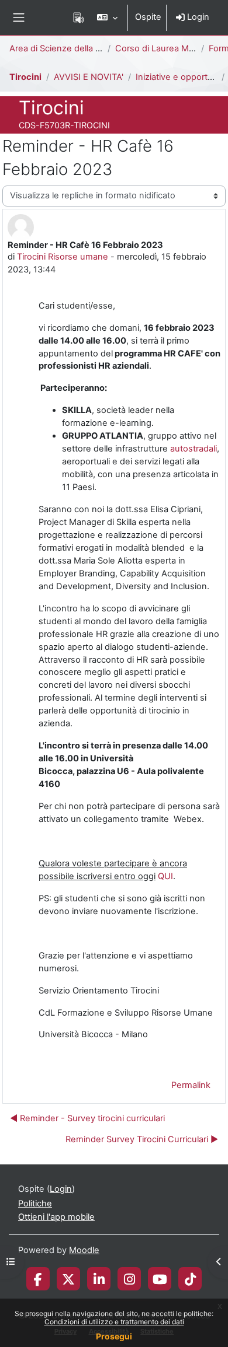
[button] (107, 17)
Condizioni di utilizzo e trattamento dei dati (114, 1321)
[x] (68, 1278)
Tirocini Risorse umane (62, 256)
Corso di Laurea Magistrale (169, 48)
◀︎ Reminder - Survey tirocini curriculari (87, 1118)
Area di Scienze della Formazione (76, 48)
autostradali (193, 448)
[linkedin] (99, 1278)
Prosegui (114, 1336)
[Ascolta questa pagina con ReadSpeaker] (78, 17)
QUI (165, 876)
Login (197, 17)
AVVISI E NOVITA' (88, 77)
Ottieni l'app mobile (56, 1217)
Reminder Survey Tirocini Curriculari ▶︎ (141, 1139)
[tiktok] (190, 1278)
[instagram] (129, 1278)
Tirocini (25, 77)
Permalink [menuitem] (190, 1085)
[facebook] (38, 1278)
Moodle (84, 1250)
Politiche (35, 1203)
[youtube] (160, 1278)
